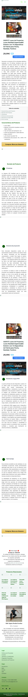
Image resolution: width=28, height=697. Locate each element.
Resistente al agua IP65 (7, 117)
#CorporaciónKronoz (13, 641)
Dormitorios (5, 666)
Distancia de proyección (7, 116)
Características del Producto (8, 111)
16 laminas (4, 114)
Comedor (4, 673)
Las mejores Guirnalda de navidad (22, 594)
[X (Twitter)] (6, 688)
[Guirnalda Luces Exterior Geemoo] (22, 576)
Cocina (3, 670)
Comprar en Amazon (18, 56)
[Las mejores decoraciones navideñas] (5, 576)
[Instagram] (10, 688)
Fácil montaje (4, 119)
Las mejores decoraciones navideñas (5, 581)
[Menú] (25, 2)
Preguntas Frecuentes (7, 658)
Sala (3, 671)
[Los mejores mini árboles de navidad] (14, 589)
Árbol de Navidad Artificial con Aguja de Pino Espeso (5, 596)
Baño (3, 668)
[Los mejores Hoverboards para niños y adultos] (14, 576)
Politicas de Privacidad (7, 653)
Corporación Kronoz (17, 695)
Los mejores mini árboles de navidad (14, 594)
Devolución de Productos (8, 660)
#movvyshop (22, 641)
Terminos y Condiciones (8, 656)
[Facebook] (3, 688)
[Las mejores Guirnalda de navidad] (22, 589)
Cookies (4, 654)
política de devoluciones (16, 563)
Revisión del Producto (6, 112)
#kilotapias (5, 641)
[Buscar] (21, 2)
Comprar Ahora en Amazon (14, 144)
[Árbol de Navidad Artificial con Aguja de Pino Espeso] (5, 589)
